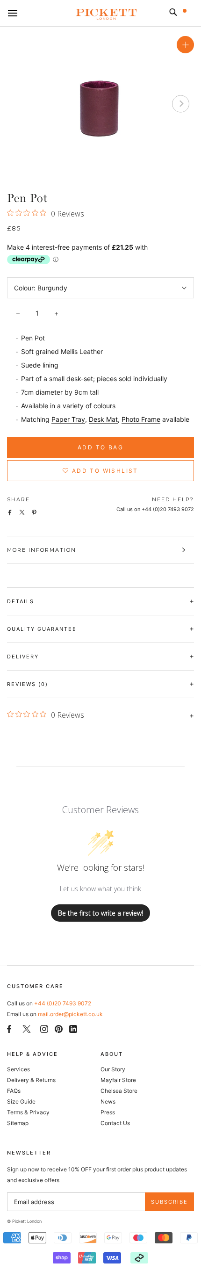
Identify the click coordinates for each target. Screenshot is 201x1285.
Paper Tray (68, 419)
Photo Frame (141, 419)
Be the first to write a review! (100, 913)
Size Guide (21, 1101)
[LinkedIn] (73, 1028)
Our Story (112, 1069)
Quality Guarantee (42, 629)
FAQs (14, 1090)
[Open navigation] (12, 13)
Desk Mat (103, 419)
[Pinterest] (59, 1028)
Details (20, 601)
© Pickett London (24, 1221)
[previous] (20, 103)
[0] (191, 14)
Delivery (23, 656)
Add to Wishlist (104, 470)
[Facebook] (9, 1028)
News (107, 1101)
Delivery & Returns (31, 1079)
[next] (180, 103)
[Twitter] (27, 1028)
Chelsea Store (118, 1090)
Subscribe (169, 1201)
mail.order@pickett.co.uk (70, 1014)
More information (41, 550)
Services (18, 1069)
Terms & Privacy (28, 1112)
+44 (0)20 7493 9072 (62, 1003)
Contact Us (115, 1122)
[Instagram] (44, 1028)
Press (107, 1112)
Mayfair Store (118, 1079)
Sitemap (18, 1122)
